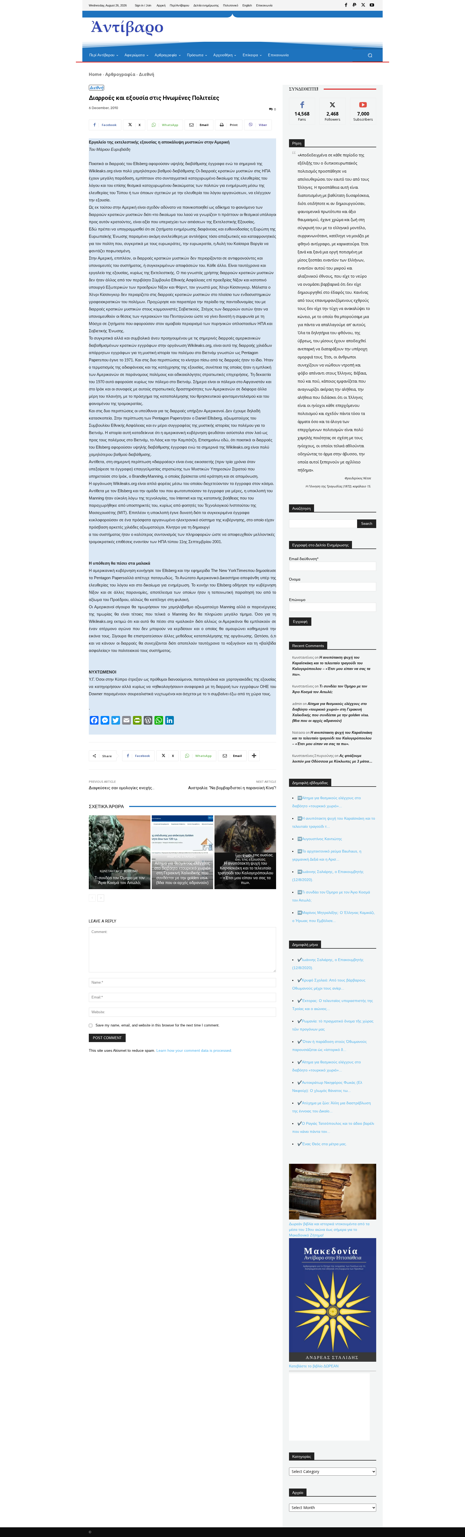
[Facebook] (346, 5)
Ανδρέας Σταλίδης (181, 856)
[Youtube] (372, 5)
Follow (332, 102)
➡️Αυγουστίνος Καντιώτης (319, 839)
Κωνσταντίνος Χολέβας (119, 871)
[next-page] (100, 898)
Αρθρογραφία (120, 74)
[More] (254, 755)
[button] (370, 55)
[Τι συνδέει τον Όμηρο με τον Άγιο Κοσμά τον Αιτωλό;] (119, 852)
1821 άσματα (244, 856)
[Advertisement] (277, 30)
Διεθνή (146, 74)
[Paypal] (354, 5)
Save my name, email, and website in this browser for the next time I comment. (158, 1025)
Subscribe (363, 102)
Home (95, 74)
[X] (363, 5)
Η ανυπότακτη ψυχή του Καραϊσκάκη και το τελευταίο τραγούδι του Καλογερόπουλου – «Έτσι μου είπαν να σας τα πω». (245, 873)
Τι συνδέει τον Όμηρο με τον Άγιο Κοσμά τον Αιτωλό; (119, 880)
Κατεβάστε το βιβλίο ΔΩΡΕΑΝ (314, 1366)
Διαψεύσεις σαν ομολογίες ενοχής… (121, 787)
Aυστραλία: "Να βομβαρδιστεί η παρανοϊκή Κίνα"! (232, 787)
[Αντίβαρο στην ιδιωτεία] (127, 27)
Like (302, 102)
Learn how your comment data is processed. (194, 1050)
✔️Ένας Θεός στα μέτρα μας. (322, 1144)
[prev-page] (92, 898)
